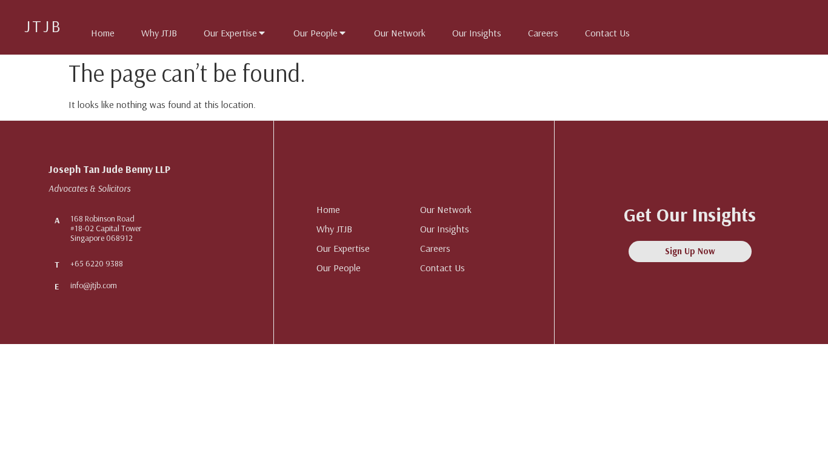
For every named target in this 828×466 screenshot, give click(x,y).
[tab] (97, 30)
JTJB (43, 25)
